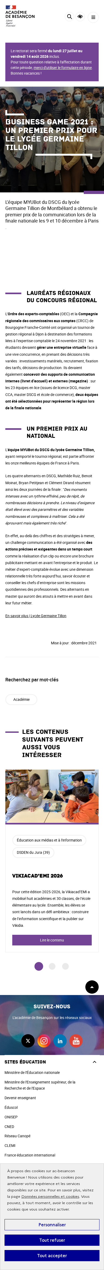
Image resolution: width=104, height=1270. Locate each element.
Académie (21, 699)
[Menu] (93, 17)
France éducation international (30, 1155)
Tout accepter (52, 1255)
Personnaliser (52, 1225)
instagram (44, 1040)
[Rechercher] (69, 17)
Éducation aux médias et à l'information (49, 840)
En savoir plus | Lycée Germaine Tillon (35, 615)
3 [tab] (65, 966)
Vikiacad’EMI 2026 (37, 876)
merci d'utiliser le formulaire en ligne (63, 67)
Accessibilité (80, 16)
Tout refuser (52, 1240)
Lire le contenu (52, 940)
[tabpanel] (52, 861)
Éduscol (11, 1107)
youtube (76, 1040)
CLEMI (10, 1145)
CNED (9, 1126)
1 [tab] (38, 966)
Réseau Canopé (17, 1135)
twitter (28, 1040)
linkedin (60, 1040)
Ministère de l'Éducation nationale (32, 1072)
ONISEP (11, 1116)
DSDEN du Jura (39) (33, 852)
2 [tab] (52, 966)
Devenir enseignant (20, 1097)
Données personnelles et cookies (50, 1196)
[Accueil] (20, 16)
